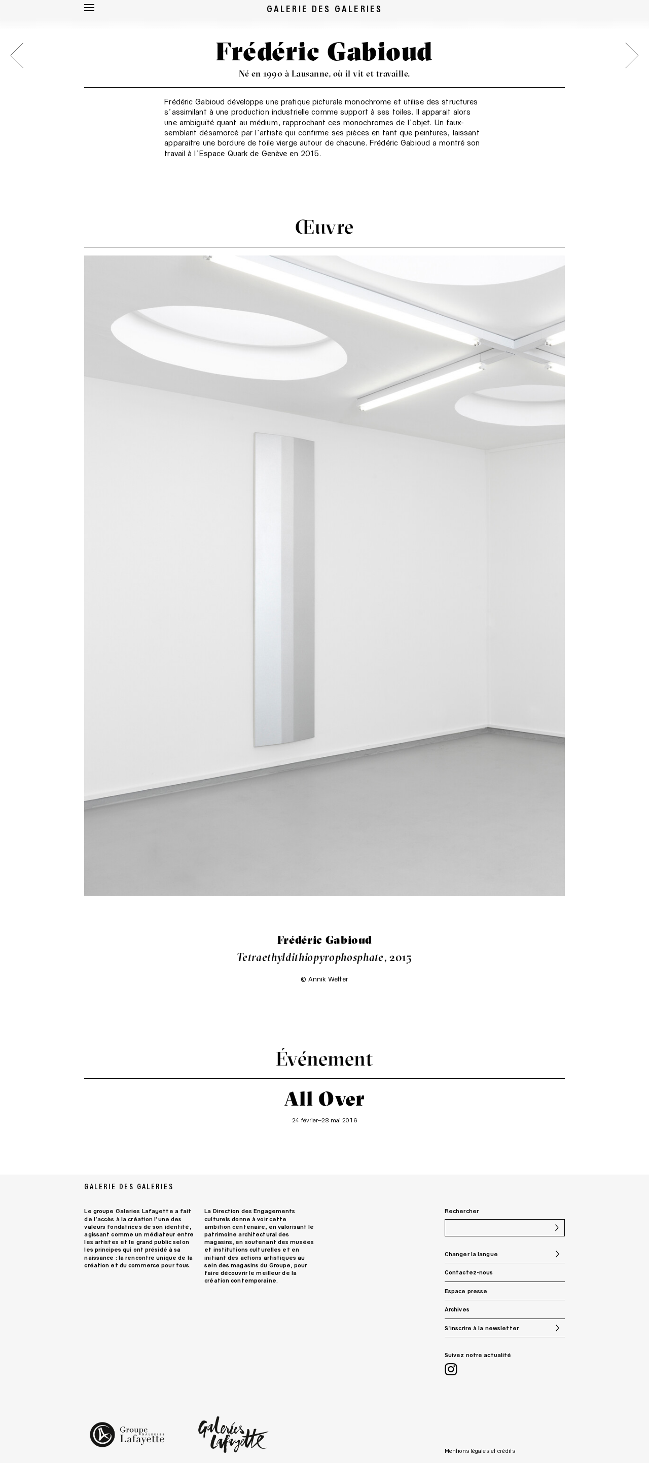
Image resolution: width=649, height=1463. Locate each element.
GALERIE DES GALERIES (325, 8)
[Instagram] (451, 1370)
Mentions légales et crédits (480, 1450)
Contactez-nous (469, 1272)
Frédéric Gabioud (194, 101)
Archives (457, 1309)
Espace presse (466, 1291)
